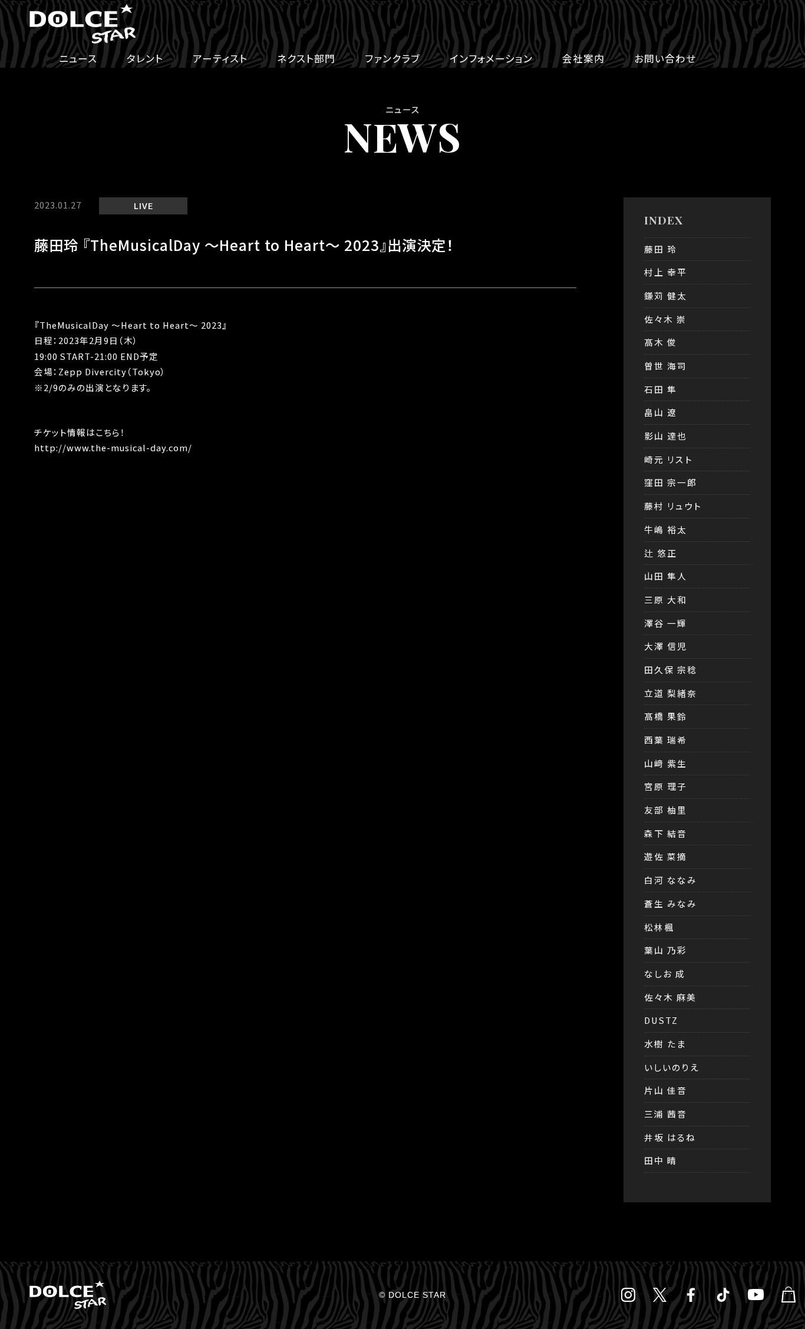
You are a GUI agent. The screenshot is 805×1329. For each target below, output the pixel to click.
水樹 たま (665, 1043)
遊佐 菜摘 (665, 856)
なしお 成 (664, 973)
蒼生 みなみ (670, 903)
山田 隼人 (665, 576)
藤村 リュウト (673, 506)
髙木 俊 (660, 342)
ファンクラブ (392, 58)
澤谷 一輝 (665, 623)
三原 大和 (665, 599)
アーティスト (220, 58)
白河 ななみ (670, 880)
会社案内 (583, 58)
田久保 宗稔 (670, 669)
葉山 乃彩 (665, 950)
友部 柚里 (665, 810)
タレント (145, 58)
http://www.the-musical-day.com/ (113, 447)
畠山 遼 (660, 412)
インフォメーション (491, 58)
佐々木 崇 (665, 319)
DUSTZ (661, 1020)
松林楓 (659, 927)
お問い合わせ (665, 58)
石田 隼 (660, 389)
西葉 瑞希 (665, 739)
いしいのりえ (672, 1067)
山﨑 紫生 (665, 763)
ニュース (78, 58)
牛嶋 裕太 (665, 529)
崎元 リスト (668, 459)
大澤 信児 (665, 646)
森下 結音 (665, 833)
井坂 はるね (670, 1137)
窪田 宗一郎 (670, 482)
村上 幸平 (665, 272)
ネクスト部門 (306, 58)
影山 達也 (665, 435)
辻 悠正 (660, 553)
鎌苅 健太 (665, 295)
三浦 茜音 (665, 1114)
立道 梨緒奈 (670, 693)
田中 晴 (660, 1160)
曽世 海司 (665, 365)
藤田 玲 (660, 249)
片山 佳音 (665, 1090)
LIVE (143, 205)
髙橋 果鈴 (665, 716)
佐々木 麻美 (670, 997)
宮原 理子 (665, 786)
